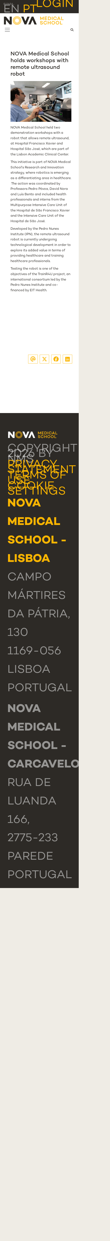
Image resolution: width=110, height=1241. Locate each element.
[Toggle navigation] (7, 30)
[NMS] (34, 20)
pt (30, 10)
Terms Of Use (36, 478)
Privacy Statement (41, 467)
